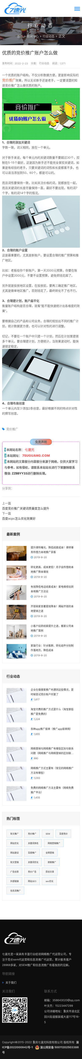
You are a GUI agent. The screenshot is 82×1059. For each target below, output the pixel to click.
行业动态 (48, 36)
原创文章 (50, 871)
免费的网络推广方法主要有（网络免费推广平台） (52, 790)
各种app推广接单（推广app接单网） (51, 729)
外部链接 (14, 881)
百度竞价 (63, 833)
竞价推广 (9, 80)
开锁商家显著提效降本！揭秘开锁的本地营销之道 (52, 609)
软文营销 (14, 862)
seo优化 (49, 881)
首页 (20, 36)
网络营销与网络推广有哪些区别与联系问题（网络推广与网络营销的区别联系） (53, 751)
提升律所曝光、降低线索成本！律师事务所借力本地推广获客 (52, 550)
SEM (48, 833)
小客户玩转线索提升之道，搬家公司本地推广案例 (52, 628)
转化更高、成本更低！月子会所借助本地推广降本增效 (52, 569)
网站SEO (32, 881)
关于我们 (10, 982)
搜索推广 (52, 862)
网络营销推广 (54, 843)
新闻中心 (33, 36)
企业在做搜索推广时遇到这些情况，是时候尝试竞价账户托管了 (52, 692)
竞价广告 (32, 871)
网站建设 (14, 852)
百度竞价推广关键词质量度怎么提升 (25, 508)
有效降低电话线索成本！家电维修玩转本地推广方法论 (52, 589)
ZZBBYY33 (19, 473)
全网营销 (50, 852)
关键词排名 (33, 843)
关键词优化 (33, 862)
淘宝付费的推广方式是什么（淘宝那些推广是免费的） (52, 712)
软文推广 (14, 833)
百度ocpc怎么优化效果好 (19, 518)
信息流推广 (15, 890)
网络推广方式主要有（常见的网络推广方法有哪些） (52, 770)
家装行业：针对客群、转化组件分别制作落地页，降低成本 (52, 648)
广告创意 (14, 871)
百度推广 (32, 852)
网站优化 (14, 843)
